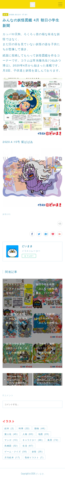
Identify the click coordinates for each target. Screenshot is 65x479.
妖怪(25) (7, 214)
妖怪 (5, 14)
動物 (39, 428)
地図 (43, 433)
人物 (28, 433)
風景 (52, 439)
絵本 (9, 428)
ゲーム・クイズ (16, 451)
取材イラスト (34, 457)
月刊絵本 (12, 457)
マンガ (11, 439)
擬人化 (11, 433)
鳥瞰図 (11, 445)
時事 (24, 428)
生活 (28, 445)
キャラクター (33, 439)
